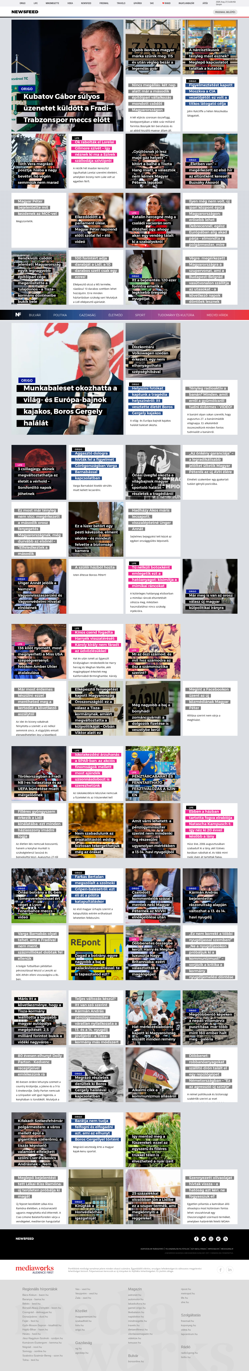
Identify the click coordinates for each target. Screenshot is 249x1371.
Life (36, 3)
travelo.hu (134, 1325)
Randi (167, 3)
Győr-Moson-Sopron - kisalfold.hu (41, 1325)
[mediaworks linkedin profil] (229, 1269)
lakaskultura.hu (137, 1303)
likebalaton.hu (136, 1312)
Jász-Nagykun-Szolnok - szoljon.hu (42, 1338)
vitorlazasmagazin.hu (140, 1333)
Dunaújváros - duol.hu (35, 1316)
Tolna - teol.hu (30, 1359)
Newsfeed (86, 3)
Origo (22, 3)
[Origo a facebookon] (196, 1239)
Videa (70, 3)
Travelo (121, 3)
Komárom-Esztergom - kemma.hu (42, 1342)
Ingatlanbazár (186, 3)
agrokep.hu (81, 1352)
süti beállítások (198, 1249)
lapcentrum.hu (189, 1334)
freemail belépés (225, 12)
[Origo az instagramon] (211, 1239)
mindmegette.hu (137, 1320)
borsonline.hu (136, 1361)
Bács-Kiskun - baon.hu (35, 1294)
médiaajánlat (227, 1249)
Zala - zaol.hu (83, 1297)
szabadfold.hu (83, 1320)
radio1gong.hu (189, 1352)
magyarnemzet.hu (85, 1316)
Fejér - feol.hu (30, 1320)
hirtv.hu (79, 1325)
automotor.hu (135, 1299)
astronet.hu (134, 1294)
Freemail (104, 3)
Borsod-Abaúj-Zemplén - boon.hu (41, 1307)
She (152, 3)
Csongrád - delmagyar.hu (37, 1312)
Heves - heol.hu (31, 1333)
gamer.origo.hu (137, 1307)
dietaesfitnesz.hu (138, 1329)
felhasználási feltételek (177, 1249)
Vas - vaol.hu (82, 1289)
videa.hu (186, 1329)
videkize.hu (134, 1338)
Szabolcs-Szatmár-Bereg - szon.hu (42, 1355)
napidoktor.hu (136, 1316)
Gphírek (138, 3)
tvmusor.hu (134, 1342)
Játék (205, 3)
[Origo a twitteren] (203, 1239)
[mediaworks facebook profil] (220, 1269)
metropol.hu (188, 1293)
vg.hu (78, 1348)
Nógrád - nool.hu (32, 1347)
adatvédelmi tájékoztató (152, 1249)
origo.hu (80, 1329)
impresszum (213, 1249)
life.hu (184, 1297)
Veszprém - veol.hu (86, 1293)
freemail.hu (187, 1320)
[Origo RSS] (225, 1239)
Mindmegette (52, 3)
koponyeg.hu (188, 1325)
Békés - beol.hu (31, 1303)
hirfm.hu (185, 1357)
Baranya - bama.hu (33, 1299)
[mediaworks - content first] (35, 1269)
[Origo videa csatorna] (218, 1239)
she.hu (185, 1302)
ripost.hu (186, 1289)
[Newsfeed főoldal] (25, 1239)
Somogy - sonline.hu (34, 1351)
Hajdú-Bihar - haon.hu (35, 1329)
